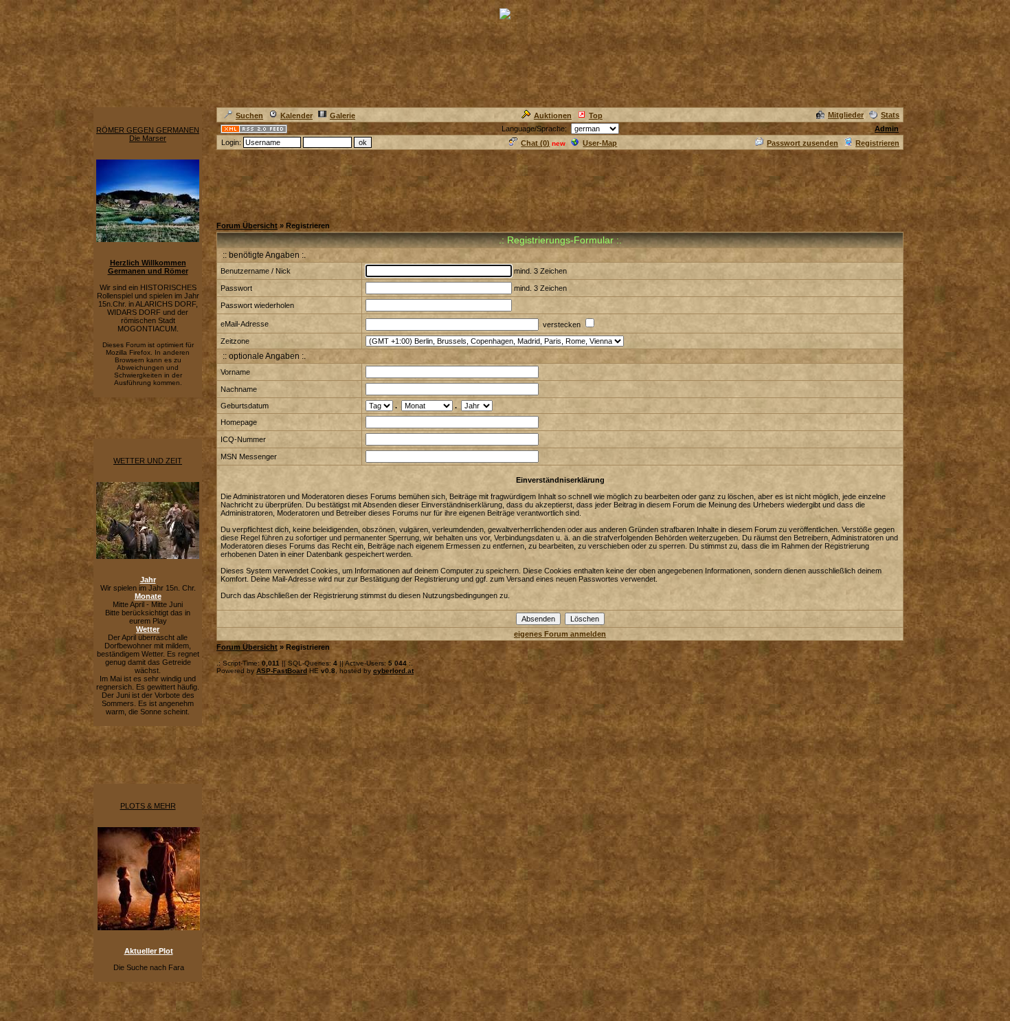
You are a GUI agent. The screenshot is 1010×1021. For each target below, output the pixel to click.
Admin (887, 128)
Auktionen (553, 115)
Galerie (342, 115)
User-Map (600, 143)
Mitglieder (846, 115)
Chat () (535, 143)
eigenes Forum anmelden (560, 634)
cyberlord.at (393, 670)
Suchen (249, 115)
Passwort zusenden (802, 143)
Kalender (296, 115)
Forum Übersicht (247, 225)
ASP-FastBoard (281, 670)
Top (596, 115)
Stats (890, 115)
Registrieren (877, 143)
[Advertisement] (466, 182)
